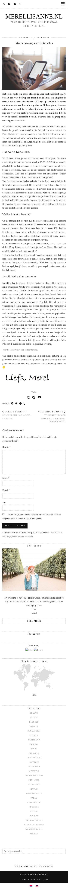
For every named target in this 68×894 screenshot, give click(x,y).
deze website (56, 130)
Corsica (34, 735)
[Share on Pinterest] (20, 404)
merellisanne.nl (34, 16)
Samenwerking (34, 820)
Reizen (34, 811)
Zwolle (34, 834)
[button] (64, 4)
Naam (5, 478)
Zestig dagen (55, 243)
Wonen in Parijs (34, 829)
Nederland (34, 784)
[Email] (15, 4)
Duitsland (34, 740)
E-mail (6, 490)
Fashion (34, 744)
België (34, 717)
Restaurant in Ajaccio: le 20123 (16, 415)
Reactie (6, 447)
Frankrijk (34, 753)
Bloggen (34, 722)
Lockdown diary (34, 776)
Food (34, 749)
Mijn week (34, 780)
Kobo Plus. (20, 120)
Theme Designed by (34, 879)
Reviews (34, 816)
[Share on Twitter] (16, 404)
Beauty (34, 713)
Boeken (45, 38)
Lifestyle (34, 771)
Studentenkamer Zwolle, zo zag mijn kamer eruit (52, 417)
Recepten (34, 807)
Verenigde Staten (34, 825)
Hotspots (34, 762)
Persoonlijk (34, 802)
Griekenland (34, 758)
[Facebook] (9, 4)
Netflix (34, 789)
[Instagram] (4, 4)
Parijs (34, 798)
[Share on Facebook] (12, 404)
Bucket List (34, 731)
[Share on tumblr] (24, 404)
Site (4, 502)
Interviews (34, 767)
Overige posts (34, 793)
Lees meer (34, 621)
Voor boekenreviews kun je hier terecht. (20, 350)
